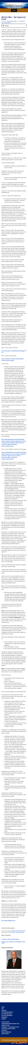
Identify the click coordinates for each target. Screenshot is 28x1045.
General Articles (7, 22)
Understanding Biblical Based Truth (10, 1023)
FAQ (2, 1008)
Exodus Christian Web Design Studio (12, 1040)
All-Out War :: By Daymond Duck (17, 932)
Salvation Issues (5, 1025)
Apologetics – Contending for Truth (10, 1027)
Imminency (4, 1030)
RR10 (15, 21)
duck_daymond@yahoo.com (8, 920)
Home (2, 1007)
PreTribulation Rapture (7, 1012)
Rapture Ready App (6, 1032)
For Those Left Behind (6, 1015)
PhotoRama (4, 1017)
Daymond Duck (15, 930)
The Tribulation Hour (6, 1013)
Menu (14, 10)
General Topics (5, 1033)
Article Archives (5, 1022)
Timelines (3, 1010)
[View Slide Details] (14, 5)
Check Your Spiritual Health (8, 1028)
